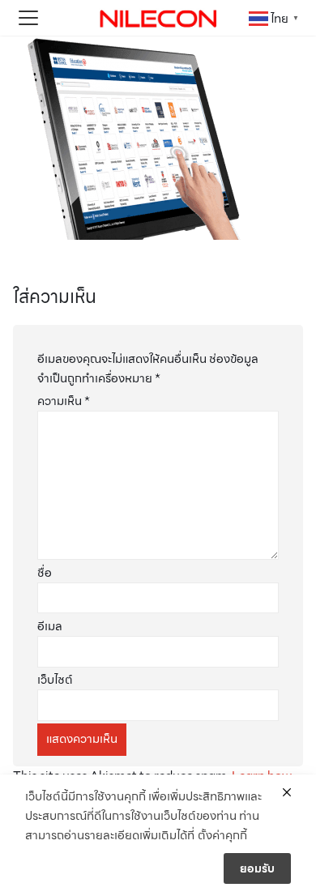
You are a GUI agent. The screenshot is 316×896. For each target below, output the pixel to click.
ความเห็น (63, 401)
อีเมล (49, 626)
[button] (28, 17)
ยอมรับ (257, 868)
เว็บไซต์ (55, 679)
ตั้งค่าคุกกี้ (222, 835)
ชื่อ (44, 572)
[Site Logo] (158, 18)
